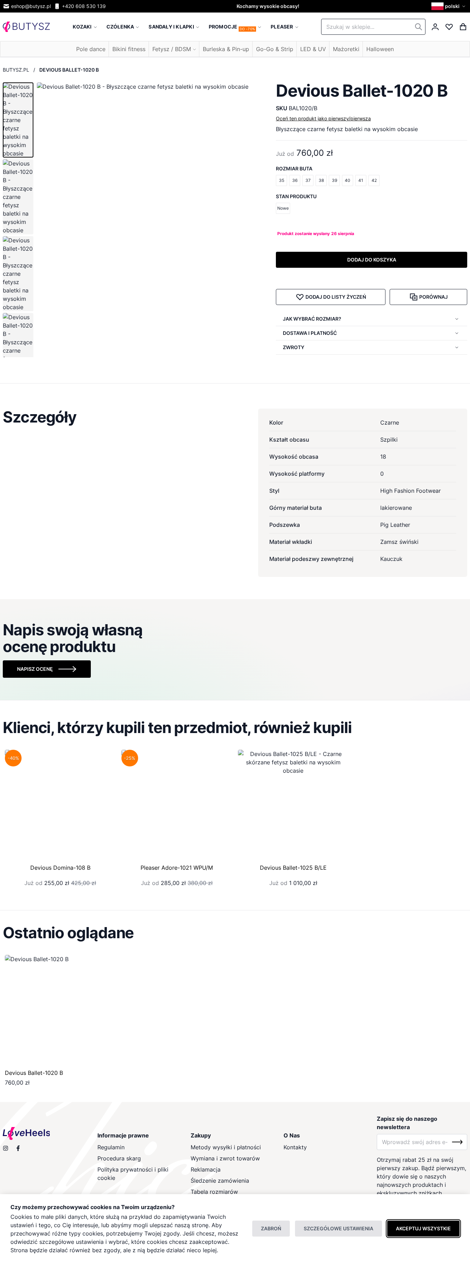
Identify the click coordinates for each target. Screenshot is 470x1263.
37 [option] (308, 180)
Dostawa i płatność (310, 333)
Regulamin (111, 1147)
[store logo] (26, 27)
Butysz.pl (16, 70)
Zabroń (271, 1228)
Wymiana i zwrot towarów (225, 1158)
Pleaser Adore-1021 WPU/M (177, 867)
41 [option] (360, 180)
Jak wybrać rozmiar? (312, 319)
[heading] (235, 417)
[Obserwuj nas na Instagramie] (5, 1148)
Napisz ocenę (35, 669)
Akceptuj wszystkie (423, 1228)
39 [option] (334, 180)
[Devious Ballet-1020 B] (60, 1010)
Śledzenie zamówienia (220, 1180)
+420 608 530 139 (84, 6)
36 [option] (294, 180)
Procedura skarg (119, 1158)
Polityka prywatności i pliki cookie (132, 1173)
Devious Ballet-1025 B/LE (293, 867)
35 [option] (281, 180)
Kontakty (295, 1147)
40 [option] (347, 180)
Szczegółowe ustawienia (338, 1228)
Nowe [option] (283, 208)
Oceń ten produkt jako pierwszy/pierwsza (323, 118)
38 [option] (321, 180)
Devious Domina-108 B (60, 867)
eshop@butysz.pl (31, 6)
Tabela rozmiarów (214, 1191)
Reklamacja (206, 1169)
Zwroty (293, 347)
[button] (449, 6)
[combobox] (373, 27)
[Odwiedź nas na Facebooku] (18, 1148)
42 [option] (374, 180)
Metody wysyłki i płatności (226, 1147)
